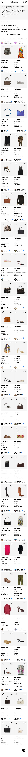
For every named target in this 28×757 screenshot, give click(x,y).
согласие (19, 12)
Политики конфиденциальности (9, 11)
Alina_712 (19, 510)
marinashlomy (20, 189)
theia (5, 130)
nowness (19, 279)
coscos (5, 452)
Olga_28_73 (20, 101)
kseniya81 (6, 481)
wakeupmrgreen (7, 219)
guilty (18, 718)
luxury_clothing (20, 130)
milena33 (19, 70)
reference (6, 250)
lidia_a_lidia (6, 307)
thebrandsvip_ (7, 598)
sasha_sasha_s (7, 423)
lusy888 (19, 628)
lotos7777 (6, 718)
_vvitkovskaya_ (7, 70)
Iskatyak (6, 628)
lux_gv (5, 539)
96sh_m (5, 159)
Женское (3, 22)
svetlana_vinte (7, 101)
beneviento (19, 250)
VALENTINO (4, 60)
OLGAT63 (6, 42)
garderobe (6, 338)
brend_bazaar (20, 539)
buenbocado (7, 569)
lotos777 (6, 189)
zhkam (5, 278)
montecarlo (20, 307)
